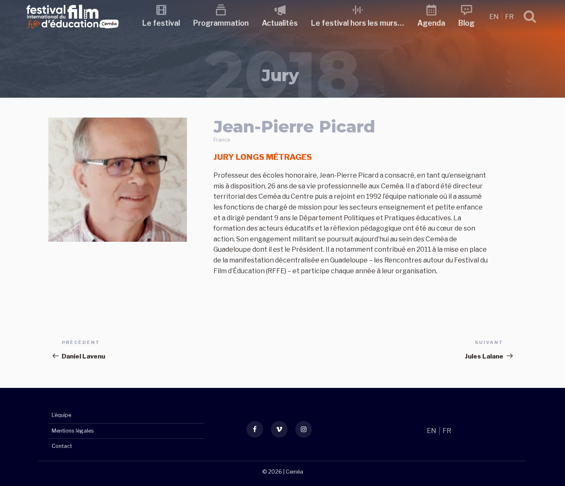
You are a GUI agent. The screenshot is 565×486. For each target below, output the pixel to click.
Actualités (280, 23)
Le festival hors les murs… (357, 23)
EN (494, 17)
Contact (62, 446)
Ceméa (294, 472)
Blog (466, 23)
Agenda (431, 23)
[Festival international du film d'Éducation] (72, 31)
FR (509, 17)
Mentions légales (73, 431)
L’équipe (61, 415)
